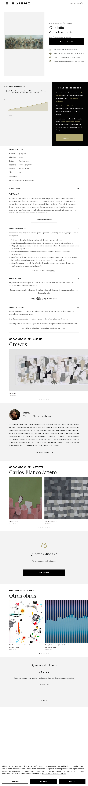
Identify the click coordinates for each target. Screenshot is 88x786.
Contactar (44, 573)
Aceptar (72, 781)
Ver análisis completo (66, 137)
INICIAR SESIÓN (76, 3)
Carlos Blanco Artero (62, 32)
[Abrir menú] (7, 3)
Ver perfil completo (44, 452)
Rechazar (43, 781)
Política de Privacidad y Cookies (54, 774)
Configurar (15, 781)
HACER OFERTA (66, 42)
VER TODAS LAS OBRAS (44, 219)
